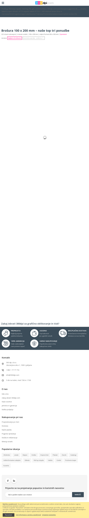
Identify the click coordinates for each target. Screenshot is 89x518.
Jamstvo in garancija (9, 405)
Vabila (50, 460)
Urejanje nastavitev (49, 515)
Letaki (16, 455)
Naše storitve (7, 402)
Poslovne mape (70, 460)
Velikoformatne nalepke (12, 460)
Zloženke (6, 455)
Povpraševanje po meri (10, 422)
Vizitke (34, 455)
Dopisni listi (44, 455)
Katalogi (73, 455)
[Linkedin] (14, 480)
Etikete (27, 460)
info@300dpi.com (12, 375)
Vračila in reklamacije (9, 438)
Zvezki (64, 455)
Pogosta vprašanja (9, 434)
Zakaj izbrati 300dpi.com (11, 398)
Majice (25, 455)
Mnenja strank (7, 441)
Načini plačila (6, 430)
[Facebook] (7, 480)
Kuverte (6, 466)
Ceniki (59, 460)
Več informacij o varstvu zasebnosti (28, 515)
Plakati (55, 455)
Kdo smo (5, 394)
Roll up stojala (39, 460)
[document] (44, 510)
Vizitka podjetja (7, 409)
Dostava (5, 426)
